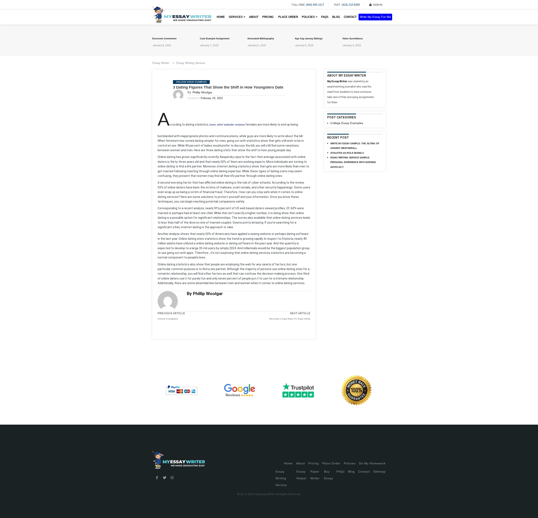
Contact (350, 17)
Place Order (288, 17)
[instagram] (172, 478)
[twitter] (164, 478)
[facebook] (157, 478)
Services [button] (236, 17)
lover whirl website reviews (227, 124)
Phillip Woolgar (202, 92)
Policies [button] (309, 17)
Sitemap (379, 471)
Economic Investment (164, 38)
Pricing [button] (268, 17)
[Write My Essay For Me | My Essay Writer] (181, 17)
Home (221, 17)
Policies (350, 463)
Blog (336, 17)
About (253, 17)
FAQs (324, 17)
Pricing (313, 463)
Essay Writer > (163, 63)
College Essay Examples (191, 82)
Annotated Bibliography (260, 38)
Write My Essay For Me (375, 17)
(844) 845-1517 (315, 4)
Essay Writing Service (190, 63)
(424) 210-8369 (351, 4)
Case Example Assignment (214, 38)
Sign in (6, 510)
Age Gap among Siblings (309, 38)
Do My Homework (372, 463)
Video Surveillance (352, 38)
